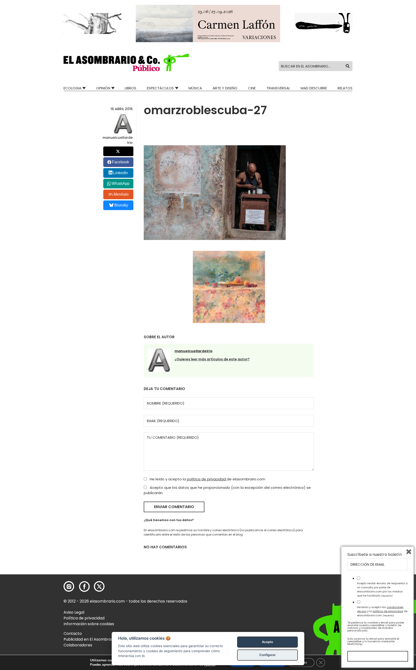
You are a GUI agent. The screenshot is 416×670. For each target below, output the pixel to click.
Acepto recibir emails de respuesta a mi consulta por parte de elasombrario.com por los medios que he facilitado (382, 589)
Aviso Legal (74, 612)
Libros (130, 88)
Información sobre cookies (89, 624)
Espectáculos (160, 88)
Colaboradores (78, 645)
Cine (252, 88)
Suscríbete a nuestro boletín (374, 555)
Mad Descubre (314, 88)
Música (195, 88)
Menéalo (121, 194)
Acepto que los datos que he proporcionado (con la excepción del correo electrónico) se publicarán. (227, 490)
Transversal (278, 88)
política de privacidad (207, 479)
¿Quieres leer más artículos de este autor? (212, 359)
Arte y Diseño (225, 88)
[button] (126, 62)
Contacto (73, 633)
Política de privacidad (84, 618)
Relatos (345, 88)
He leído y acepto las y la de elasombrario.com (382, 611)
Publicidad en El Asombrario (90, 639)
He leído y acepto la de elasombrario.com (207, 479)
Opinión (103, 88)
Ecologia (72, 88)
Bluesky (121, 205)
